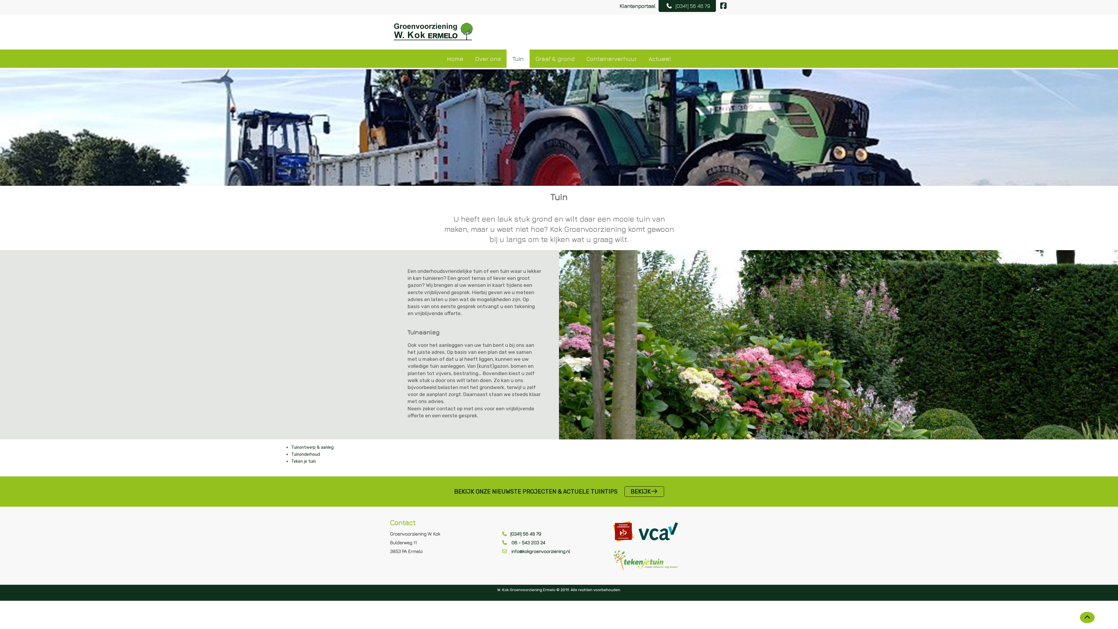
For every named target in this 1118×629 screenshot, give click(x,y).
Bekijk (641, 491)
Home (455, 58)
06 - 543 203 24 (527, 542)
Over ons (488, 58)
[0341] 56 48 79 (525, 533)
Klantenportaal (638, 6)
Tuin (518, 58)
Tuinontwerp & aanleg (312, 447)
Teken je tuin (303, 461)
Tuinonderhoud (305, 454)
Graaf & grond (555, 58)
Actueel (660, 58)
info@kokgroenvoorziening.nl (541, 551)
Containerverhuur (611, 58)
